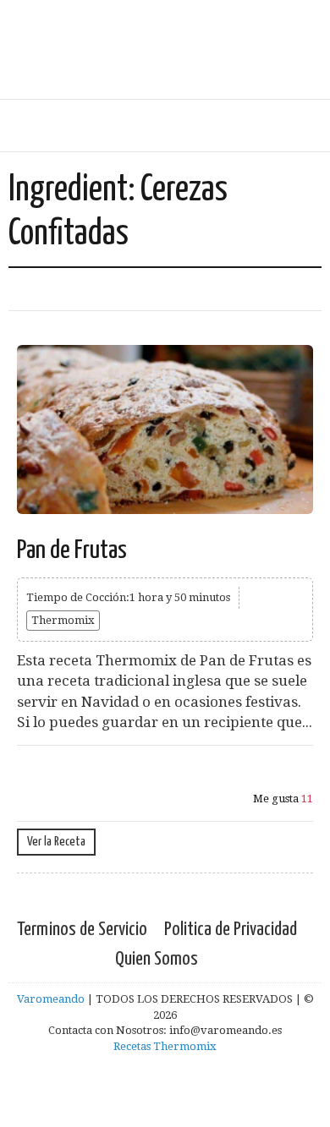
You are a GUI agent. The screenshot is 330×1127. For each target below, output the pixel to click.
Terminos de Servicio (82, 929)
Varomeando (51, 999)
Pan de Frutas (72, 550)
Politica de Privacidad (230, 929)
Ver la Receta (56, 841)
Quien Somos (156, 959)
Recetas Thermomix (165, 1046)
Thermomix (63, 620)
